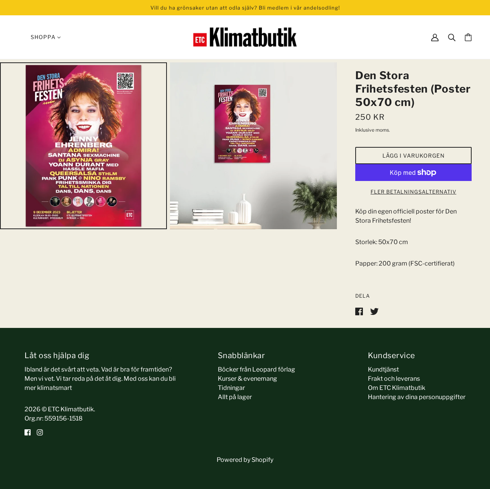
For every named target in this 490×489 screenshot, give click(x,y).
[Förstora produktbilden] (83, 145)
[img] (27, 432)
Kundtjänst (383, 369)
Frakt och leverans (394, 378)
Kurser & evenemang (247, 378)
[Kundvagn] (468, 37)
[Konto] (435, 37)
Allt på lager (235, 397)
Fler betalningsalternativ (413, 192)
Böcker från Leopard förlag (256, 369)
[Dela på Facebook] (359, 311)
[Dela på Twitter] (374, 311)
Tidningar (231, 387)
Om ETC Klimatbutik (396, 387)
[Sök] (452, 37)
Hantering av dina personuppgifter (417, 397)
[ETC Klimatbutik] (245, 36)
